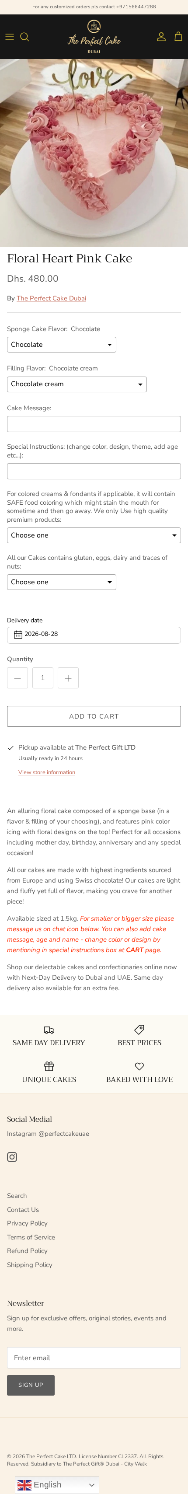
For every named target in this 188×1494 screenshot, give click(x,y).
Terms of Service (31, 1237)
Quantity (20, 659)
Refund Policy (27, 1250)
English (46, 1484)
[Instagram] (12, 1157)
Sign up (30, 1385)
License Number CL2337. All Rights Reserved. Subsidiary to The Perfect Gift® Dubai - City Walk (85, 1460)
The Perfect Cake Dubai (51, 298)
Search (17, 1195)
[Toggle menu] (9, 36)
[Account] (159, 36)
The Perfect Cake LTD (51, 1456)
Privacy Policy (27, 1223)
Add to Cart (94, 716)
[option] (94, 153)
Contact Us (23, 1209)
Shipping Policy (29, 1264)
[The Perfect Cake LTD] (94, 36)
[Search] (28, 36)
